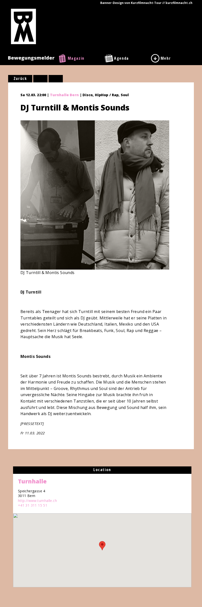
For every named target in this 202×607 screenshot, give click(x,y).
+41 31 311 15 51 (32, 505)
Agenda (121, 58)
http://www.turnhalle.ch (37, 500)
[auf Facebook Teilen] (40, 78)
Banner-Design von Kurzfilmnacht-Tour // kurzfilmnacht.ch (146, 3)
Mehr (166, 58)
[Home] (23, 26)
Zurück (20, 78)
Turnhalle (32, 481)
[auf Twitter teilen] (56, 78)
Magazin (76, 58)
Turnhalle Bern (64, 94)
